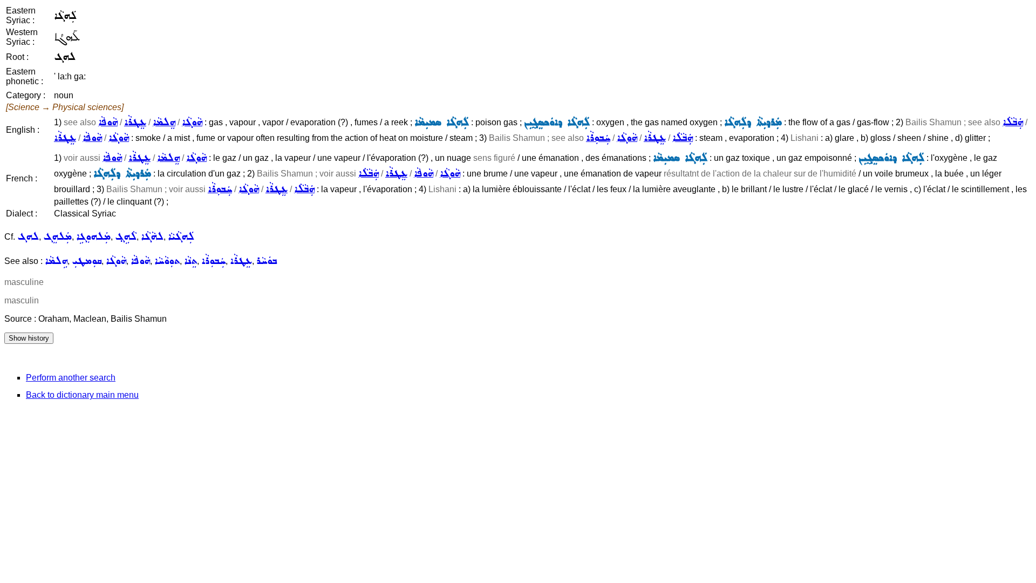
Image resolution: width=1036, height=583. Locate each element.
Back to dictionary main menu (82, 394)
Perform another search (70, 377)
